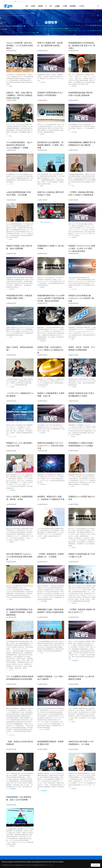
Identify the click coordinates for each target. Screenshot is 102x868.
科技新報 (43, 484)
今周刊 (73, 721)
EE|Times (12, 735)
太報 (73, 185)
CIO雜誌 (74, 386)
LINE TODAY (13, 436)
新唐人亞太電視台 (45, 222)
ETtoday (43, 386)
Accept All (95, 865)
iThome (11, 670)
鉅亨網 (42, 134)
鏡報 (10, 86)
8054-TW (55, 277)
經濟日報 (74, 86)
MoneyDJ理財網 (45, 729)
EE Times (74, 289)
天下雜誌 (11, 386)
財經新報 (43, 341)
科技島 (73, 436)
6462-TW (43, 277)
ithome (11, 184)
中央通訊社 (12, 490)
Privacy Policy (49, 865)
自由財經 (74, 603)
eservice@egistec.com (20, 1)
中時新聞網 (44, 601)
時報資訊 (74, 237)
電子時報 (43, 82)
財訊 (10, 136)
